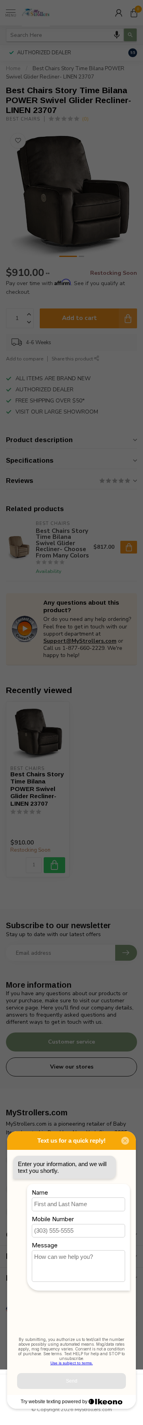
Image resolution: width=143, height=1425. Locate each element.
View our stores (71, 1067)
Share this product (73, 358)
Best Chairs (23, 119)
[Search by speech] (117, 35)
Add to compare (24, 358)
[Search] (130, 35)
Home (13, 68)
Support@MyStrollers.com (79, 641)
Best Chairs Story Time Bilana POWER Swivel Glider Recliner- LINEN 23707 (37, 789)
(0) (85, 118)
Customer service (71, 1042)
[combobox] (65, 35)
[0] (134, 13)
